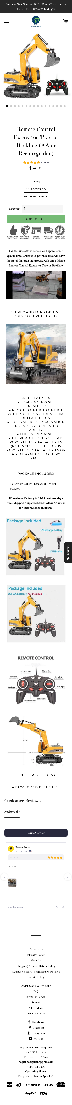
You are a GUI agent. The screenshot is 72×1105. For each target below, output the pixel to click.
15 (61, 106)
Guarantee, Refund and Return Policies (36, 971)
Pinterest (38, 1027)
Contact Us (36, 949)
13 (53, 106)
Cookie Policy (36, 977)
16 (65, 106)
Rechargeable (36, 196)
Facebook (37, 1022)
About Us (36, 960)
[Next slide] (67, 876)
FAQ (36, 991)
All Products (36, 1008)
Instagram (38, 1033)
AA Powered (36, 189)
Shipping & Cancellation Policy (36, 966)
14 (57, 106)
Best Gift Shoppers (40, 1047)
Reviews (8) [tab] (12, 811)
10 (42, 106)
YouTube (38, 1039)
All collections (36, 1013)
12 (49, 106)
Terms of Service (36, 997)
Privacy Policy (36, 955)
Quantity (14, 209)
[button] (36, 163)
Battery (36, 181)
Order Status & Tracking (36, 985)
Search (36, 1002)
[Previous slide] (4, 876)
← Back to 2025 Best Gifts (34, 787)
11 (46, 106)
